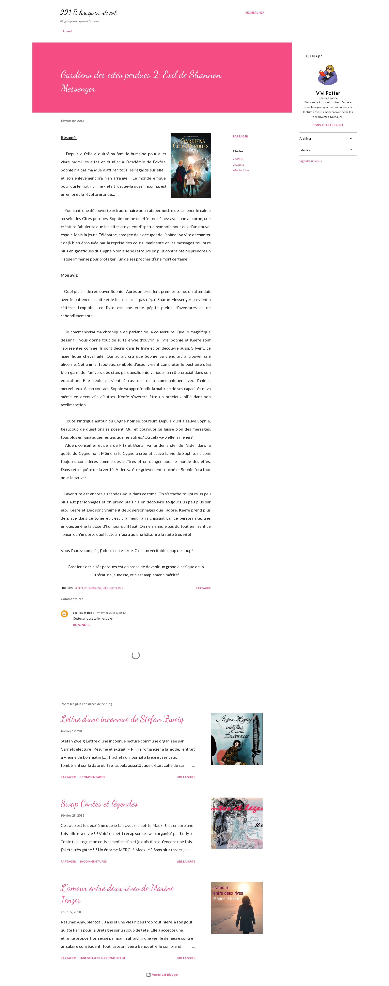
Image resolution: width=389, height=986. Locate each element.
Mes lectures (241, 170)
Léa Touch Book (83, 612)
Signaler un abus (310, 161)
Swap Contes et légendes (99, 803)
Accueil (67, 31)
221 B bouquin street (88, 12)
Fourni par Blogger (164, 974)
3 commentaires (92, 777)
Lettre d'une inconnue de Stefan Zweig (122, 719)
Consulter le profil (328, 125)
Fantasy (238, 159)
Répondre (81, 624)
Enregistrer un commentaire (102, 958)
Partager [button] (240, 136)
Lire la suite (186, 777)
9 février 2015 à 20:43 (111, 612)
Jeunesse (238, 164)
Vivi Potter (328, 93)
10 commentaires (93, 861)
